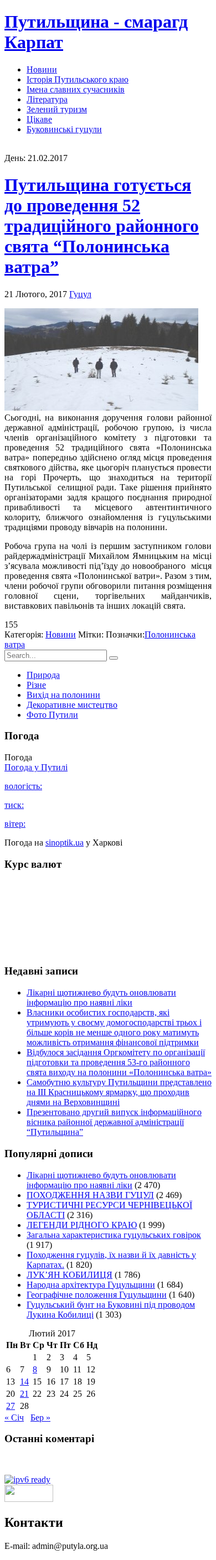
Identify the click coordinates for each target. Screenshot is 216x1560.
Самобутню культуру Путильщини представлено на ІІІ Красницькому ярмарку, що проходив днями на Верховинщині (119, 1092)
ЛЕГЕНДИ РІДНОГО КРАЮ (82, 1225)
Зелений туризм (57, 109)
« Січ (14, 1417)
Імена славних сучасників (76, 89)
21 (24, 1393)
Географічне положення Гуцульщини (97, 1294)
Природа (43, 675)
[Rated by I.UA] (28, 1499)
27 (10, 1406)
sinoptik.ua (64, 842)
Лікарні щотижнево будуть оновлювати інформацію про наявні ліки (101, 997)
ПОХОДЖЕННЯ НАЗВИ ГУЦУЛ (90, 1195)
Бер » (40, 1417)
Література (47, 99)
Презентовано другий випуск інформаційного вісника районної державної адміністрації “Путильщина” (114, 1122)
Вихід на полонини (63, 694)
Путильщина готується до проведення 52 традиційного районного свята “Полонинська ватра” (101, 226)
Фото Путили (52, 714)
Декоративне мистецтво (72, 704)
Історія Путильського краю (77, 79)
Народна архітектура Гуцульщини (91, 1284)
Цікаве (39, 119)
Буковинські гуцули (64, 129)
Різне (36, 685)
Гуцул (80, 294)
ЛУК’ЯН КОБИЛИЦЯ (69, 1274)
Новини (42, 69)
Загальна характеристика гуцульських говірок (114, 1235)
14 (24, 1381)
